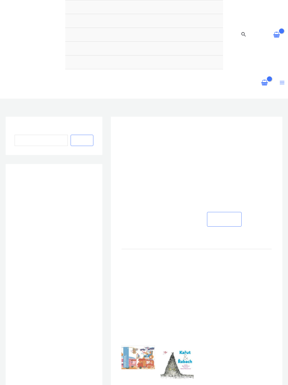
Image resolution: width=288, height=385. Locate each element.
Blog (119, 14)
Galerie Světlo (174, 14)
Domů (208, 65)
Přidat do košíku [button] (136, 340)
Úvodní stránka (90, 14)
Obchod (205, 14)
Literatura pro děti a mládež (229, 90)
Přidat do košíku (224, 149)
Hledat (21, 60)
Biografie (142, 14)
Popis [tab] (128, 185)
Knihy (222, 65)
